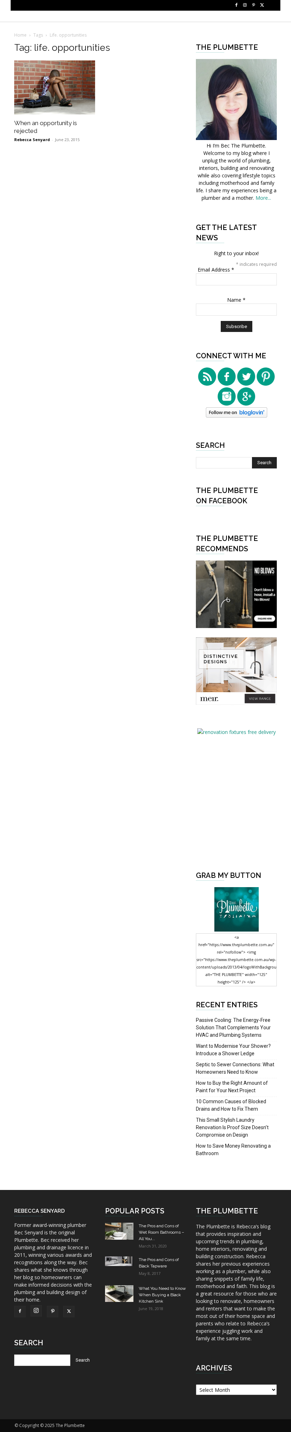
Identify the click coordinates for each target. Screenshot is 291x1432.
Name (236, 299)
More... (263, 197)
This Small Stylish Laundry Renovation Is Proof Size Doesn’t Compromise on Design (232, 1127)
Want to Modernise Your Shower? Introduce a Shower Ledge (233, 1049)
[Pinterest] (253, 5)
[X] (262, 5)
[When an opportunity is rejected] (54, 87)
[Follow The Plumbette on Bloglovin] (236, 415)
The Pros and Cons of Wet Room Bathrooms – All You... (161, 1232)
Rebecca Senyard (32, 139)
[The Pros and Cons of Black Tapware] (119, 1261)
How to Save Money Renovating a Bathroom (233, 1149)
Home (20, 35)
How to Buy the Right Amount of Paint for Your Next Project (232, 1086)
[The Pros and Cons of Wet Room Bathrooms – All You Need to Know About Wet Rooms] (119, 1231)
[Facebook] (236, 5)
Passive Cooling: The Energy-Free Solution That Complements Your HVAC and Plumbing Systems (233, 1027)
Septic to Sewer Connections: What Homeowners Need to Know (235, 1068)
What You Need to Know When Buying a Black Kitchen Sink (162, 1295)
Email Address (216, 269)
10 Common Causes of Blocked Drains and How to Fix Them (231, 1105)
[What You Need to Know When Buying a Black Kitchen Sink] (119, 1293)
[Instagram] (245, 5)
